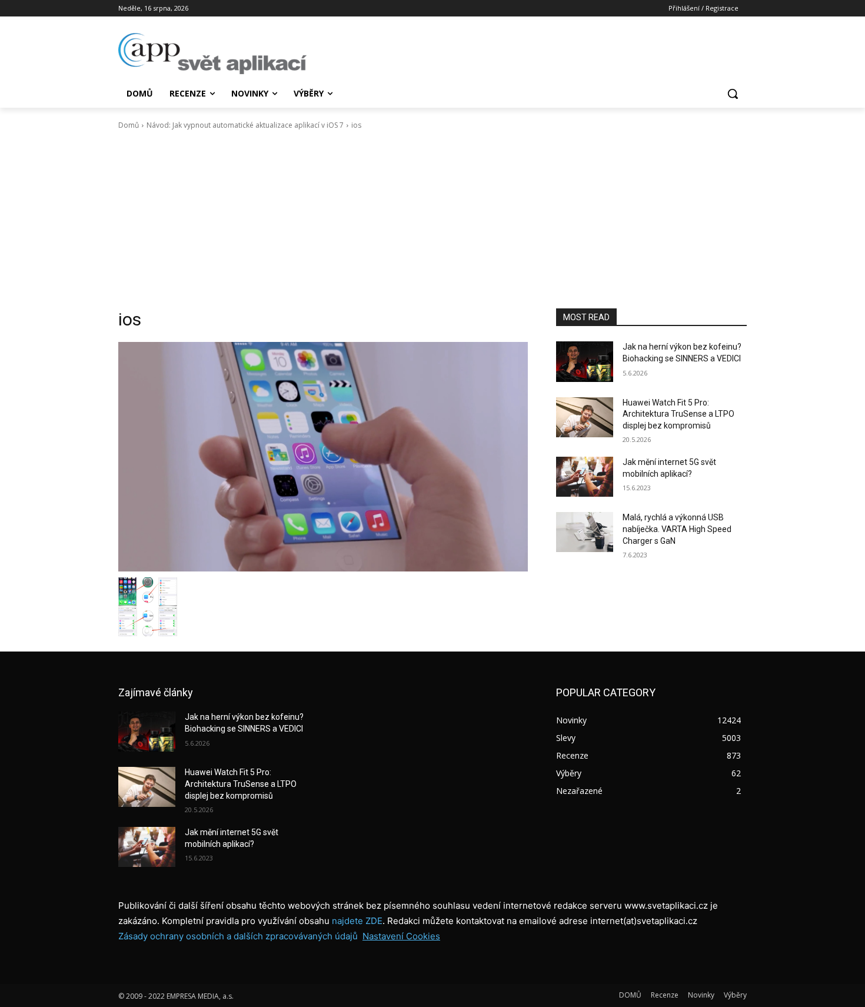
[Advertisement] (432, 219)
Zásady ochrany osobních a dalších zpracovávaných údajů (238, 936)
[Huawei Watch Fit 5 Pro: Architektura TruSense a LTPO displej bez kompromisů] (584, 417)
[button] (732, 93)
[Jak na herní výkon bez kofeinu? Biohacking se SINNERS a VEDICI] (584, 361)
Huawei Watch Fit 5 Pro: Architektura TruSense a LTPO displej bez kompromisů (678, 414)
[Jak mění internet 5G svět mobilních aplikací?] (584, 477)
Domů (128, 125)
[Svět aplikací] (212, 53)
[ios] (323, 456)
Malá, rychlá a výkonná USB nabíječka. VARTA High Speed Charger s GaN (677, 529)
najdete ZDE (357, 920)
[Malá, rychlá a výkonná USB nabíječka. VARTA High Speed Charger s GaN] (584, 532)
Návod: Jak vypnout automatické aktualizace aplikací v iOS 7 (245, 125)
